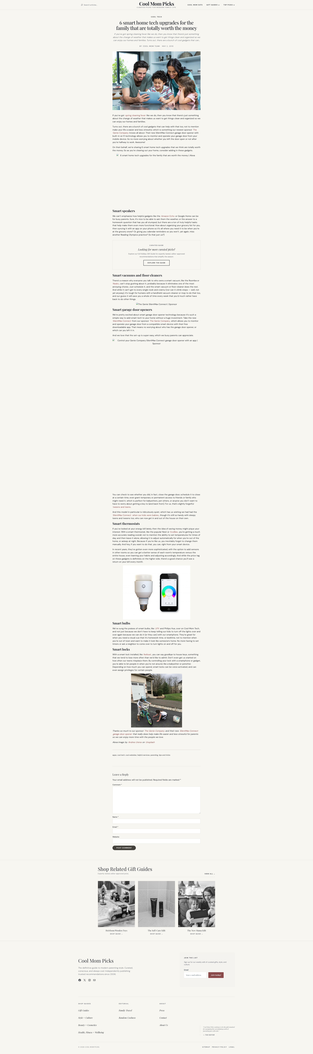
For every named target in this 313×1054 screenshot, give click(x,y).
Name (115, 817)
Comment (117, 785)
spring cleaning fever (135, 115)
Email (115, 827)
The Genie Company (160, 321)
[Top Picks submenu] (234, 5)
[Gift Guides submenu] (219, 5)
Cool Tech (156, 17)
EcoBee (174, 532)
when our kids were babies (145, 515)
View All (210, 874)
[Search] (82, 5)
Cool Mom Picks (156, 3)
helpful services (143, 755)
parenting (154, 755)
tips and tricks (164, 755)
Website (115, 837)
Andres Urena (134, 742)
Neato (116, 283)
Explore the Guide (159, 264)
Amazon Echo (167, 216)
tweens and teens (122, 507)
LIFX (157, 628)
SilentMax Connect (122, 321)
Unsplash (150, 742)
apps (114, 755)
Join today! (216, 975)
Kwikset (147, 654)
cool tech (121, 755)
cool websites (131, 755)
